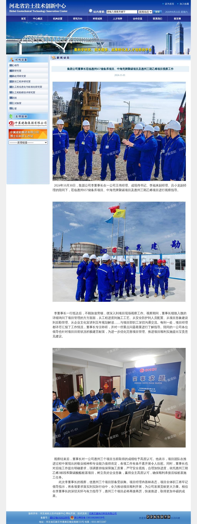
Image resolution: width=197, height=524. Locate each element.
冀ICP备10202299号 (60, 517)
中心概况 (37, 18)
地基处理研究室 (18, 76)
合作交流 (137, 18)
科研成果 (97, 18)
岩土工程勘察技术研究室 (22, 92)
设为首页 (169, 3)
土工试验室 (15, 103)
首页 (23, 18)
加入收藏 (184, 3)
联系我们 (157, 18)
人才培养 (117, 18)
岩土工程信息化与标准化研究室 (26, 87)
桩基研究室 (15, 70)
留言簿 (177, 18)
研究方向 (77, 18)
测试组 (13, 97)
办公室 (13, 108)
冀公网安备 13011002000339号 (89, 517)
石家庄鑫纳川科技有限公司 (103, 513)
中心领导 (14, 65)
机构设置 (57, 18)
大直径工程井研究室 (20, 81)
